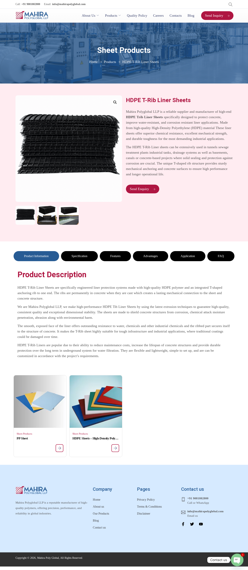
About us (98, 506)
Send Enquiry (139, 189)
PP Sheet (22, 438)
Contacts (176, 15)
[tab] (36, 256)
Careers (158, 15)
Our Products (101, 513)
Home (96, 499)
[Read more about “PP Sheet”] (59, 448)
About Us (88, 15)
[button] (115, 102)
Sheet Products (24, 433)
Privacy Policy (146, 499)
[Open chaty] (237, 560)
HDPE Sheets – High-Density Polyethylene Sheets (95, 438)
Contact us (99, 527)
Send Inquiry (214, 15)
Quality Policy (137, 15)
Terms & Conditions (149, 506)
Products (111, 15)
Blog (191, 15)
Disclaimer (143, 513)
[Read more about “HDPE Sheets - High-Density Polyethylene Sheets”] (115, 448)
